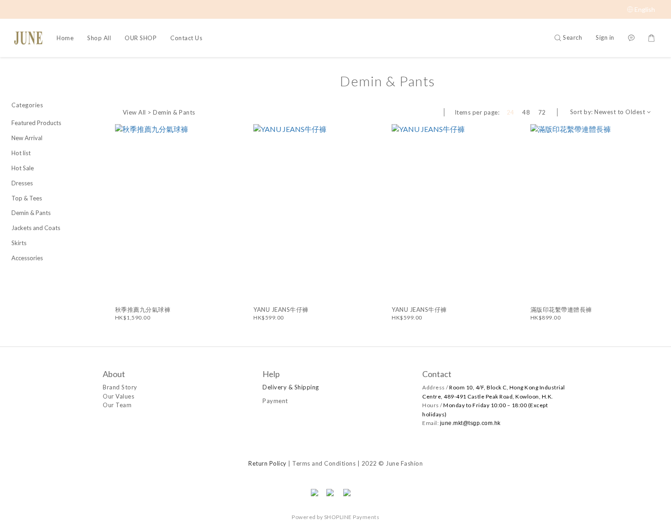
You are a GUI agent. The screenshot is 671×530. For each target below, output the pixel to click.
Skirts (18, 243)
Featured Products (36, 122)
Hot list (21, 153)
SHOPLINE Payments (352, 517)
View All (134, 112)
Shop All (99, 38)
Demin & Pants (31, 212)
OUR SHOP (141, 38)
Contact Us (186, 38)
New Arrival (26, 138)
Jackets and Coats (35, 227)
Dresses (22, 183)
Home (65, 38)
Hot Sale (22, 168)
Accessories (27, 258)
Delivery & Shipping (290, 387)
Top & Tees (26, 198)
